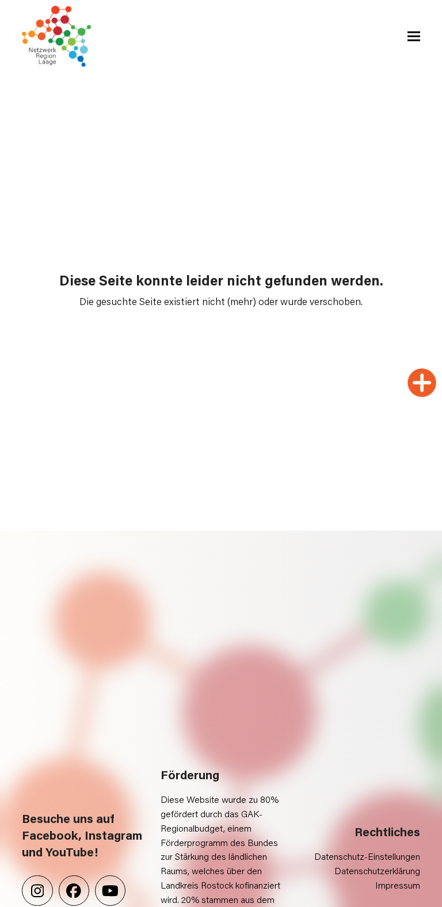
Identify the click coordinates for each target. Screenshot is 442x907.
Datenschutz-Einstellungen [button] (367, 856)
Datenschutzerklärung (377, 870)
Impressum (397, 885)
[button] (413, 36)
